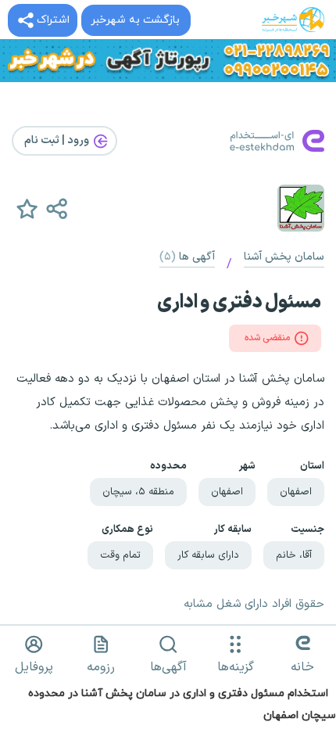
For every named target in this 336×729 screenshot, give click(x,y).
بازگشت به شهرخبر (135, 20)
